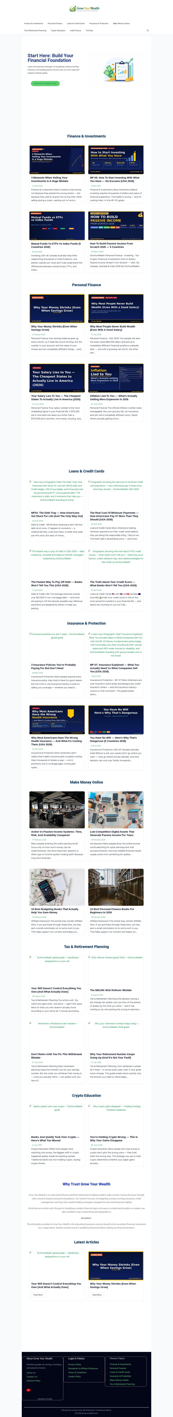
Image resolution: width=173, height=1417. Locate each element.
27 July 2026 (37, 1062)
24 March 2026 (97, 251)
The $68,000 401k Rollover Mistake (111, 990)
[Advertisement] (86, 114)
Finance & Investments (33, 23)
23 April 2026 (37, 749)
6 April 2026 (96, 746)
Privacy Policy (74, 1364)
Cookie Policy (74, 1376)
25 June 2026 (96, 404)
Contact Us (32, 1377)
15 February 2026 (39, 917)
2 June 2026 (37, 186)
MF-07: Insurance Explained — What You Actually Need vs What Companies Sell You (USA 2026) (114, 668)
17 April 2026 (37, 590)
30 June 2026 (38, 404)
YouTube (89, 30)
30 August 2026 (38, 996)
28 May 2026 (37, 673)
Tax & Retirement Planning (35, 30)
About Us (31, 1373)
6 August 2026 (97, 995)
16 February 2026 (98, 840)
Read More (38, 1295)
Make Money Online (121, 23)
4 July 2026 (37, 1145)
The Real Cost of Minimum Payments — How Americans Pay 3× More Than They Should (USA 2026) (114, 516)
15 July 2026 (96, 334)
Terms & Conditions (77, 1372)
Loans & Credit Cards (76, 23)
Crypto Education (58, 30)
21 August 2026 (38, 334)
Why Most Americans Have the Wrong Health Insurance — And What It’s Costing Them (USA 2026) (56, 741)
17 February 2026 (39, 840)
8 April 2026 (37, 252)
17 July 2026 (96, 1062)
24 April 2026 (96, 524)
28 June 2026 (96, 1145)
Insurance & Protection (98, 23)
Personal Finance (55, 23)
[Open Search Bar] (147, 30)
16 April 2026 (96, 590)
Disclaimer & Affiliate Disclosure (83, 1368)
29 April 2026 (37, 521)
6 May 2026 (96, 186)
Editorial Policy (33, 1381)
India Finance (75, 30)
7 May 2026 (96, 676)
